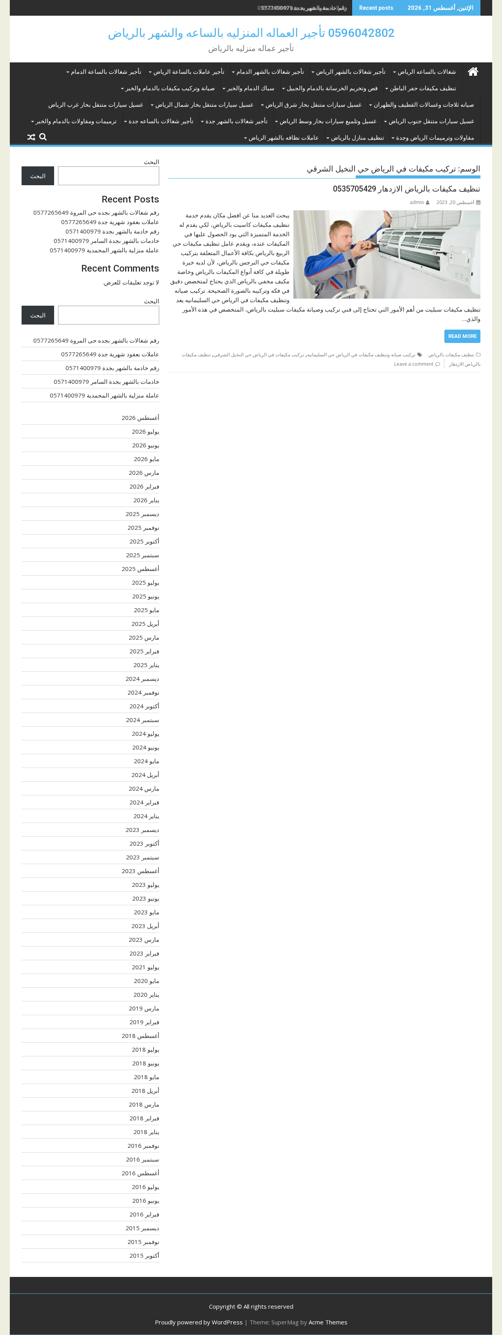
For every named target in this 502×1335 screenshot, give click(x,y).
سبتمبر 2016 (142, 1159)
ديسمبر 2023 (142, 829)
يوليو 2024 (145, 733)
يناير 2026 (146, 500)
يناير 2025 (146, 665)
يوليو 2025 (145, 582)
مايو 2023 (146, 912)
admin (417, 202)
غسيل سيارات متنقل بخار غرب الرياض (95, 104)
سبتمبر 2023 (142, 857)
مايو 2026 (146, 459)
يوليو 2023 (145, 884)
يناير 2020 (146, 994)
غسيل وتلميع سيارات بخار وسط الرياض (328, 121)
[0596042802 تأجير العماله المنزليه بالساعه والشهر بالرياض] (472, 70)
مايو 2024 (146, 761)
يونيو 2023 (145, 898)
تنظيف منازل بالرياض (357, 137)
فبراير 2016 (144, 1214)
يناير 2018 (146, 1132)
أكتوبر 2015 (144, 1255)
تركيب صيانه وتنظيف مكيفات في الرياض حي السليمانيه (361, 354)
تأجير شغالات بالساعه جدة (161, 121)
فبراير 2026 (144, 486)
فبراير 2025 (144, 651)
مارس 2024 (144, 788)
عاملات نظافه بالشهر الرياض (284, 137)
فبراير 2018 (144, 1118)
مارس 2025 (144, 637)
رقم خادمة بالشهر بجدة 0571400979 (304, 7)
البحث (151, 162)
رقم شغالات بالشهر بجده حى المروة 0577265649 (96, 212)
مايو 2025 (146, 610)
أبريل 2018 (145, 1090)
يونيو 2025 (145, 596)
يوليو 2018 (145, 1049)
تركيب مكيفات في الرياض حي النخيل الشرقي (259, 354)
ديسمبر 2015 (142, 1228)
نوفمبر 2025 (143, 527)
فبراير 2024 (144, 802)
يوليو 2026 (145, 431)
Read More (462, 336)
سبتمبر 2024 (142, 720)
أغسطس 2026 (140, 417)
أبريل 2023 (145, 926)
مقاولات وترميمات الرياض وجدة (435, 137)
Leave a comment (413, 364)
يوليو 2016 (145, 1187)
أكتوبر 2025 (144, 541)
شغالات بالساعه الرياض (427, 71)
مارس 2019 (144, 1008)
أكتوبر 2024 (144, 706)
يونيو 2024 (145, 747)
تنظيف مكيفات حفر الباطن (423, 88)
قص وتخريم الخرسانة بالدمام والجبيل (332, 88)
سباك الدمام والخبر (251, 88)
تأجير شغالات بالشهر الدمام (270, 71)
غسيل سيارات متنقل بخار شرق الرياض (314, 104)
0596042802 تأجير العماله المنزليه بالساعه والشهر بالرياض (251, 33)
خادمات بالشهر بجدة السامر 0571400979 (106, 240)
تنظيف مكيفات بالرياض (451, 354)
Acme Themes (328, 1322)
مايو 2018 (146, 1077)
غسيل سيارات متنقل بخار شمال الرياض (204, 104)
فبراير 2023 (144, 953)
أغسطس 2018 (140, 1036)
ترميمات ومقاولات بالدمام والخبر (76, 121)
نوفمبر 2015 (143, 1242)
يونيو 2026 (145, 445)
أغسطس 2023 (140, 871)
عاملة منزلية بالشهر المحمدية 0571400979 (104, 250)
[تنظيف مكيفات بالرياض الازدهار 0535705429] (386, 215)
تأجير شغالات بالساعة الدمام (106, 71)
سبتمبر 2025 (142, 555)
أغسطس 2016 (140, 1173)
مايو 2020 (146, 981)
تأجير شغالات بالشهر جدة (236, 121)
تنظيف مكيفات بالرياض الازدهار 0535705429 (406, 188)
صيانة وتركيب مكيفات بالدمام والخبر (170, 88)
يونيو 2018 (145, 1063)
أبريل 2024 (145, 775)
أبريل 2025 (145, 623)
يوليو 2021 (145, 967)
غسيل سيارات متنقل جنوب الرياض (431, 121)
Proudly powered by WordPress (199, 1322)
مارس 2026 (144, 472)
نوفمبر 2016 (143, 1145)
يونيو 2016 (145, 1200)
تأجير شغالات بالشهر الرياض (351, 71)
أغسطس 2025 (140, 569)
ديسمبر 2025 (142, 514)
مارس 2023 (144, 939)
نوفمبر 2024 (143, 692)
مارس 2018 (144, 1104)
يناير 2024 (146, 816)
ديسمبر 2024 (142, 678)
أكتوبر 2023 (144, 843)
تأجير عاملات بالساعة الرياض (188, 71)
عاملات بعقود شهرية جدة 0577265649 (110, 222)
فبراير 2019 (144, 1022)
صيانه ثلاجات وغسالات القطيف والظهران (424, 104)
